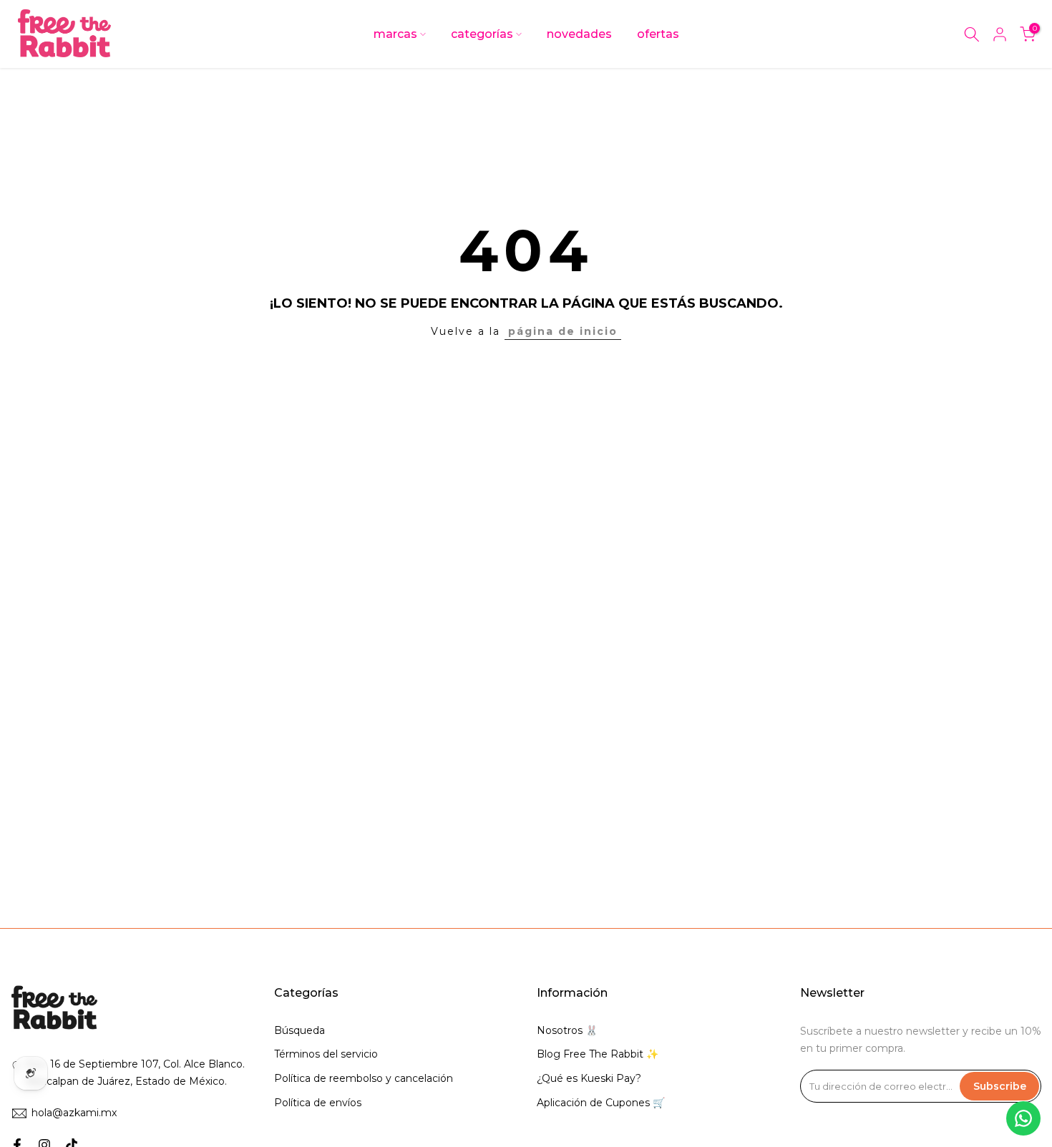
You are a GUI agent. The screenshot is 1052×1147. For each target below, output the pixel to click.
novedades (579, 34)
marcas (395, 34)
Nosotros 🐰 (567, 1030)
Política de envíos (317, 1102)
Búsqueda (299, 1030)
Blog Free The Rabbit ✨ (597, 1054)
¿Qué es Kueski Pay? (589, 1078)
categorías (482, 34)
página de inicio (563, 331)
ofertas (658, 34)
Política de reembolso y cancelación (363, 1078)
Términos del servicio (326, 1054)
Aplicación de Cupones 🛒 (601, 1102)
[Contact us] (1023, 1118)
